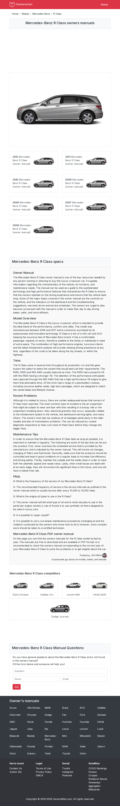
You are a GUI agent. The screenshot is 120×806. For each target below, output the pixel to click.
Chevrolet (15, 714)
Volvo (83, 753)
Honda (48, 721)
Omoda (31, 746)
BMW (48, 707)
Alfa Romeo (33, 707)
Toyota (66, 753)
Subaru (31, 753)
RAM (65, 746)
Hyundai (84, 721)
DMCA (39, 775)
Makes (104, 4)
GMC (12, 721)
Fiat (64, 714)
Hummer (67, 721)
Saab (82, 746)
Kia (46, 728)
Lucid (100, 728)
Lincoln (84, 728)
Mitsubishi (85, 735)
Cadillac (101, 707)
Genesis (101, 714)
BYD (82, 707)
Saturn (101, 746)
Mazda (31, 735)
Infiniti (100, 721)
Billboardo (94, 789)
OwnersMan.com (62, 799)
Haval (30, 721)
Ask (16, 686)
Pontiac (49, 746)
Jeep (30, 728)
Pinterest (67, 775)
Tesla (47, 753)
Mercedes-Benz (41, 13)
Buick (65, 707)
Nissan (101, 735)
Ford (82, 714)
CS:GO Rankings (98, 768)
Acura (13, 707)
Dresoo (93, 771)
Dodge (48, 714)
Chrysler (32, 714)
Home (15, 13)
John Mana (96, 555)
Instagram (67, 771)
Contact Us (16, 768)
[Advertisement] (60, 50)
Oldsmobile (16, 746)
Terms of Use (43, 768)
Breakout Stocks (98, 778)
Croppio (93, 775)
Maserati (14, 735)
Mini (64, 735)
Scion (13, 753)
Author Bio (16, 771)
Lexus (65, 728)
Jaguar (13, 728)
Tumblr (66, 768)
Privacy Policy (44, 771)
